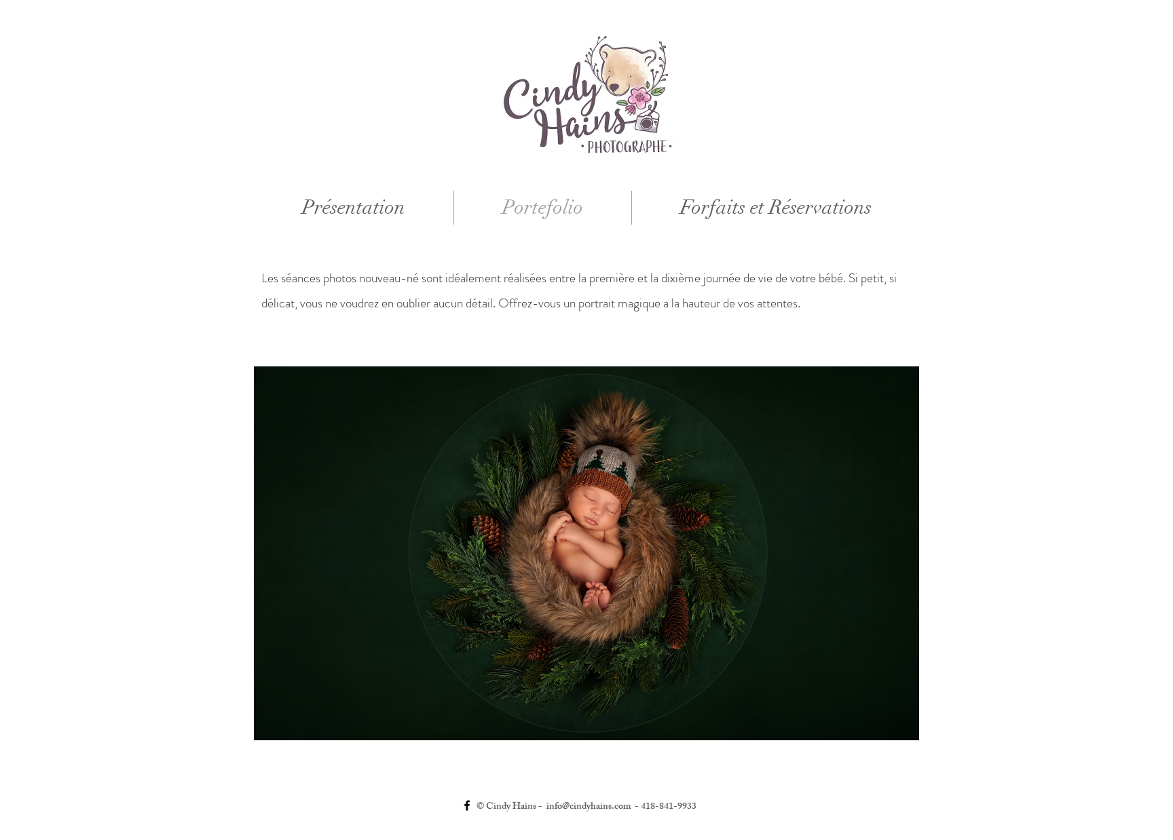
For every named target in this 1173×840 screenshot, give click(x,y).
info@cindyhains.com (588, 807)
